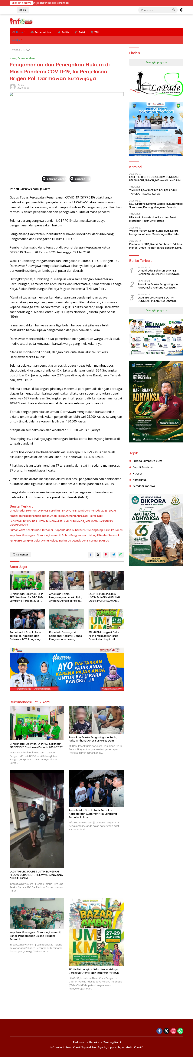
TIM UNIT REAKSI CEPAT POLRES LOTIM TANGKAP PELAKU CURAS (153, 192)
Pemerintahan (26, 58)
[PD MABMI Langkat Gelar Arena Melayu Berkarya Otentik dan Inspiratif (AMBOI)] (106, 619)
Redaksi (94, 1042)
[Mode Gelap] (181, 10)
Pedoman (79, 1042)
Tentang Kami (112, 1042)
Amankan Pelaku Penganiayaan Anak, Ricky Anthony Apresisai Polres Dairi (56, 516)
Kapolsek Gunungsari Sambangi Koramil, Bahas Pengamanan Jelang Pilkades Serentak (65, 535)
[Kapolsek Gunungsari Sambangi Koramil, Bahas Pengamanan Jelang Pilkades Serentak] (66, 619)
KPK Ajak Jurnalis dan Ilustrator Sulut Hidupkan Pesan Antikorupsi (152, 219)
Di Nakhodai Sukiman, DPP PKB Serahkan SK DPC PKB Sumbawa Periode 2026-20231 (63, 510)
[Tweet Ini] (98, 555)
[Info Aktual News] (21, 21)
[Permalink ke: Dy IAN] (13, 86)
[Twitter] (166, 1031)
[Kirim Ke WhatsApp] (121, 555)
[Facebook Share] (90, 555)
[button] (174, 10)
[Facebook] (159, 1031)
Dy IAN (21, 85)
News (13, 58)
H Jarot (137, 473)
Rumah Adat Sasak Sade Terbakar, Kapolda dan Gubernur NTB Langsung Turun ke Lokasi (66, 530)
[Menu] (12, 10)
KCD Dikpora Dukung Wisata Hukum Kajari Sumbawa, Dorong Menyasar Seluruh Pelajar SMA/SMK (156, 205)
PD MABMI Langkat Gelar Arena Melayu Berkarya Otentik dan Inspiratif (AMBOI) (59, 540)
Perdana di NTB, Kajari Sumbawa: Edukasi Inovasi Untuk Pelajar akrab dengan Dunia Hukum (155, 245)
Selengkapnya (155, 62)
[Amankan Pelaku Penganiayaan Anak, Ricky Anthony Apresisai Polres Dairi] (66, 580)
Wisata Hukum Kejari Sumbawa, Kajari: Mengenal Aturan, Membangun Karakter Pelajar (154, 232)
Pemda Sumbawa (144, 486)
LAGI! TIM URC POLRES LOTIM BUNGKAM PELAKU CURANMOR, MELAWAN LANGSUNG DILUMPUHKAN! (61, 523)
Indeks (23, 9)
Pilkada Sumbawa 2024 (147, 461)
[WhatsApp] (180, 1031)
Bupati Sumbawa (143, 467)
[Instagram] (173, 1031)
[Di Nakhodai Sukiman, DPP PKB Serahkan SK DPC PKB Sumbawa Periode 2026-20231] (27, 580)
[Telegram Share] (113, 555)
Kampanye (139, 480)
